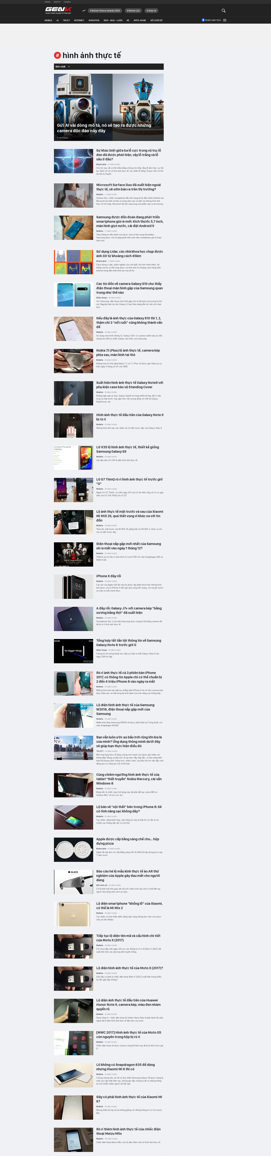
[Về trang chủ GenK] (59, 10)
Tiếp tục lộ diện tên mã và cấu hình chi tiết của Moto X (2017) (128, 938)
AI (57, 20)
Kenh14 (57, 2)
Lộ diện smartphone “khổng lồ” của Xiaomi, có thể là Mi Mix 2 (129, 905)
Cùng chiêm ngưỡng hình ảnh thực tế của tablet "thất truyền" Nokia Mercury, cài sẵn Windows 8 (129, 778)
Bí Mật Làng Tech (213, 20)
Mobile (48, 20)
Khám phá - (102, 164)
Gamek (47, 2)
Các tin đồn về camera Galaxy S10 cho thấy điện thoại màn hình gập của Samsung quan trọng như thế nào (129, 288)
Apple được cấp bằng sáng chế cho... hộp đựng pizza (127, 841)
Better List (134, 10)
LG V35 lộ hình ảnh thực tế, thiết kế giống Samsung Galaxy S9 (127, 449)
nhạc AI (152, 10)
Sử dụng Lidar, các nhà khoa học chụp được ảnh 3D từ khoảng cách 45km (129, 253)
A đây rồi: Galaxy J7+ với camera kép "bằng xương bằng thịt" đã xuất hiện (129, 610)
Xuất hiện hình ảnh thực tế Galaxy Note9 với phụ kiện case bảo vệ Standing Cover (129, 385)
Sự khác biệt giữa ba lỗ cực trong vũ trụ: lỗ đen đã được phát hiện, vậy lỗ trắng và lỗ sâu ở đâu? (128, 154)
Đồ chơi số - (102, 885)
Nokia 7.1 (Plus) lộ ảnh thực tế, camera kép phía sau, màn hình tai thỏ (128, 352)
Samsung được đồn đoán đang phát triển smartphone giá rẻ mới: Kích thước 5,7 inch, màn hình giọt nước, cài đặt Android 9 (129, 221)
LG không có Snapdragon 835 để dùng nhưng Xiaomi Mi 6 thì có (125, 1067)
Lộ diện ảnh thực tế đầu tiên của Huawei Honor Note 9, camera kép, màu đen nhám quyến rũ (128, 1004)
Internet (79, 20)
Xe (128, 20)
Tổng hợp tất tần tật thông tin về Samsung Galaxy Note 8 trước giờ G (128, 642)
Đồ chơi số (156, 20)
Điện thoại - (102, 297)
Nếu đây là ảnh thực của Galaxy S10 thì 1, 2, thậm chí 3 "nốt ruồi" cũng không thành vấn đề (129, 322)
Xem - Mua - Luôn (113, 20)
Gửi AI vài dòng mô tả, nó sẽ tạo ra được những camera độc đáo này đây (104, 128)
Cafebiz (67, 2)
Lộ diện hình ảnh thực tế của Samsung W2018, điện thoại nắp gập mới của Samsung (125, 709)
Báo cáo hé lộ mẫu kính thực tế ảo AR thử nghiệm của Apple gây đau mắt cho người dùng (128, 875)
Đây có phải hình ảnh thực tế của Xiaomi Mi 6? (129, 1099)
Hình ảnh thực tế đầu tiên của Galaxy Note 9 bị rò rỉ (130, 417)
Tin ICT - (100, 751)
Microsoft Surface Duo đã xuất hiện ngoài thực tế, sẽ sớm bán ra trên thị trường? (128, 187)
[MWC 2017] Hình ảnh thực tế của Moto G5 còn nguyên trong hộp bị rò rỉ (128, 1034)
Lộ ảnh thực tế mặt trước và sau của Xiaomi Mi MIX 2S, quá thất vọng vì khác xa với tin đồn (129, 515)
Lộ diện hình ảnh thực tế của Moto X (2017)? (129, 968)
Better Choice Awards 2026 (106, 10)
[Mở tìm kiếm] (224, 11)
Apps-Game (140, 20)
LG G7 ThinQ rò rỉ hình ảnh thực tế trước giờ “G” (129, 481)
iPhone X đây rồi (108, 576)
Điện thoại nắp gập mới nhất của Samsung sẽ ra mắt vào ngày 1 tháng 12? (128, 546)
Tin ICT (66, 20)
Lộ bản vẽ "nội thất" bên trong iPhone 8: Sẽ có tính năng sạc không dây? (129, 809)
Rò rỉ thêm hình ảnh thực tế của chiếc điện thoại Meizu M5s (128, 1131)
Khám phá (94, 20)
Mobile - (100, 194)
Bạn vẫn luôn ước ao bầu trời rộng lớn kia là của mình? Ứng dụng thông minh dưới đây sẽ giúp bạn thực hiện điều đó (129, 741)
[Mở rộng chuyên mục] (224, 20)
